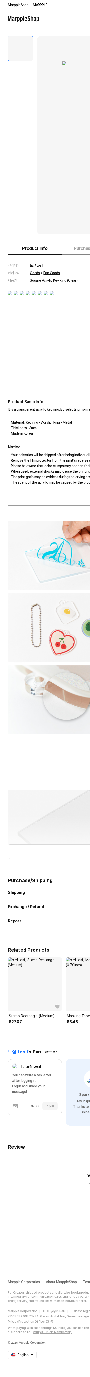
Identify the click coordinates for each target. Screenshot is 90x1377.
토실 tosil (36, 265)
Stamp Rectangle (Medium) (31, 1016)
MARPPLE (40, 5)
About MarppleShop (61, 1282)
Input (50, 1106)
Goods (35, 273)
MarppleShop (18, 5)
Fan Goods (52, 273)
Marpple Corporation (24, 1282)
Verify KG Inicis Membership (52, 1332)
